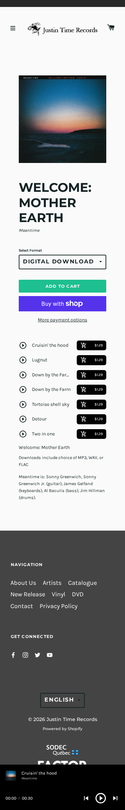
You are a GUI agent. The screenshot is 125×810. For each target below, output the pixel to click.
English (59, 699)
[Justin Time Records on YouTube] (49, 654)
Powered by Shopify (62, 728)
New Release (27, 594)
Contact (21, 606)
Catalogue (82, 583)
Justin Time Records (72, 719)
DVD (78, 594)
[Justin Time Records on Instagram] (25, 654)
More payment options (62, 320)
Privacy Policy (58, 606)
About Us (23, 583)
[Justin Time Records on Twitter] (37, 654)
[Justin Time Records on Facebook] (13, 654)
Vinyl (58, 594)
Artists (52, 583)
